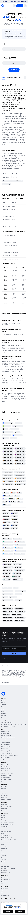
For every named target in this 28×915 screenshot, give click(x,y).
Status (3, 782)
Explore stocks (5, 733)
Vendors (3, 715)
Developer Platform (6, 831)
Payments (4, 808)
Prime (3, 815)
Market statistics (6, 735)
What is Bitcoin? (5, 748)
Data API (3, 853)
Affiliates (3, 704)
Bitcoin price (4, 877)
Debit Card (4, 797)
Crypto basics (5, 740)
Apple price (4, 890)
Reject (8, 911)
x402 (2, 844)
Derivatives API (5, 872)
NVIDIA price (4, 888)
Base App (3, 788)
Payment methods (6, 775)
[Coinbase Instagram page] (10, 898)
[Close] (24, 905)
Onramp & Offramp (6, 842)
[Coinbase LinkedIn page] (6, 898)
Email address (5, 645)
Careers (3, 702)
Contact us (4, 766)
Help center (4, 764)
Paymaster (4, 848)
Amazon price (5, 895)
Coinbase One (5, 791)
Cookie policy (5, 720)
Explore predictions (6, 799)
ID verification (5, 771)
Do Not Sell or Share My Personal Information (13, 724)
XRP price (4, 884)
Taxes (2, 759)
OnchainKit (4, 851)
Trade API (4, 846)
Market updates (5, 746)
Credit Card (4, 795)
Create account (5, 768)
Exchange (4, 820)
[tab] (3, 78)
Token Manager (5, 811)
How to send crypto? (6, 757)
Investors (4, 713)
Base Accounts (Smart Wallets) (9, 840)
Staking (3, 817)
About (3, 700)
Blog (2, 707)
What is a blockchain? (7, 753)
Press (2, 709)
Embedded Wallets (6, 837)
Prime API (4, 870)
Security (3, 711)
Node (2, 857)
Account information (7, 773)
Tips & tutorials (5, 742)
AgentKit (3, 859)
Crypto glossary (5, 744)
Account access (5, 777)
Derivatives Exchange (7, 824)
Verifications (4, 855)
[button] (25, 5)
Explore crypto (5, 731)
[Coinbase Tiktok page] (14, 898)
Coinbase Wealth (6, 793)
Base (2, 833)
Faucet (3, 864)
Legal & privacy (5, 717)
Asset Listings (5, 804)
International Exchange (7, 822)
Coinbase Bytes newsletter (8, 737)
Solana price (4, 881)
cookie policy (9, 904)
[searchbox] (14, 63)
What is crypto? (5, 751)
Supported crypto (6, 779)
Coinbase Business (6, 806)
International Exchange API (8, 868)
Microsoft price (5, 893)
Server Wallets (5, 835)
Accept (20, 911)
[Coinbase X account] (1, 898)
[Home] (2, 5)
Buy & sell (4, 786)
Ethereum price (5, 879)
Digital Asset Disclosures (8, 726)
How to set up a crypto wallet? (9, 755)
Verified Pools (5, 826)
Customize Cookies (18, 907)
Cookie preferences (6, 722)
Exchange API (5, 866)
